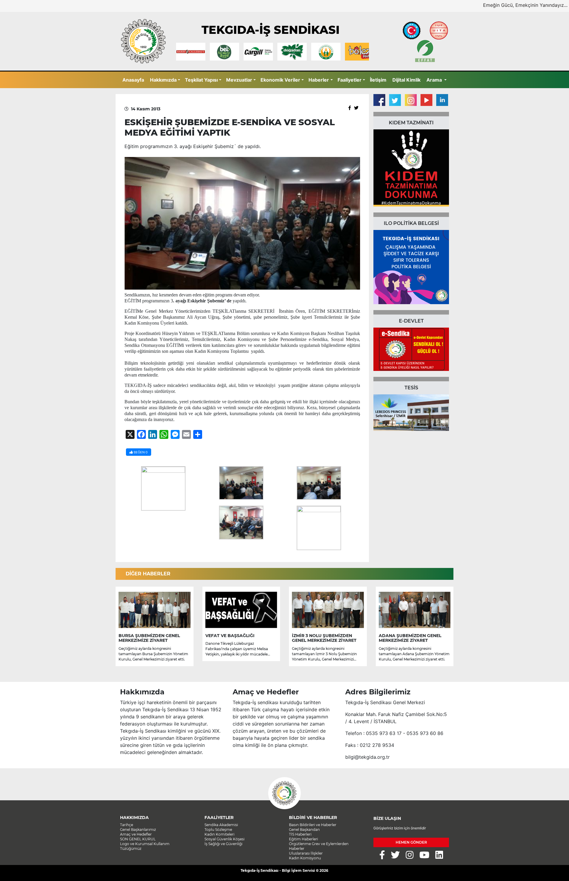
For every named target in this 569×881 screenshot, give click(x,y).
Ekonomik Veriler (280, 80)
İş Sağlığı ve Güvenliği (223, 844)
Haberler (319, 80)
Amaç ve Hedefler (136, 834)
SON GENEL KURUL (138, 839)
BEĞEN (140, 452)
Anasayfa (133, 80)
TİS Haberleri (300, 834)
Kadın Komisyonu (305, 858)
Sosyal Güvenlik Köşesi (224, 839)
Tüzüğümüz (130, 848)
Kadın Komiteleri (219, 834)
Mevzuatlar (239, 80)
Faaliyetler (350, 80)
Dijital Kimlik (406, 80)
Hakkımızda (163, 80)
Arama (434, 80)
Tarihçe (126, 825)
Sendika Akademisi (221, 825)
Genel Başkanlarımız (138, 829)
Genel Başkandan (304, 829)
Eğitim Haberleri (303, 839)
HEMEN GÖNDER (411, 842)
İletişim (378, 80)
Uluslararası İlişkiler (306, 853)
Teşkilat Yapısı (201, 80)
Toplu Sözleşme (218, 829)
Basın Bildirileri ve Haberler (312, 825)
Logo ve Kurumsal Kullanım (145, 844)
